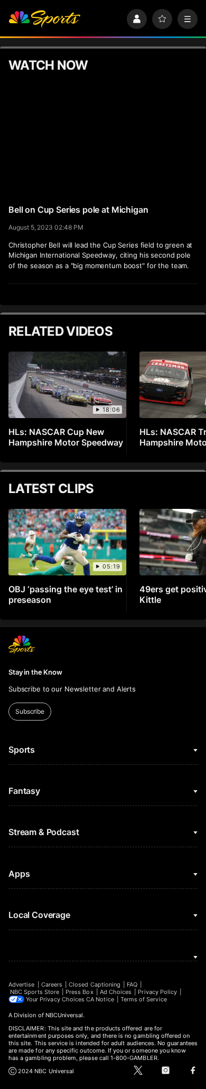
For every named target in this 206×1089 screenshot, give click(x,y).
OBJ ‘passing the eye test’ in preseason (65, 594)
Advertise (21, 984)
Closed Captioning (94, 984)
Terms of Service (143, 999)
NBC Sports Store (34, 992)
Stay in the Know (35, 672)
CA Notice (100, 999)
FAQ (132, 984)
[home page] (44, 19)
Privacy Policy (157, 992)
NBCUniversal (64, 1015)
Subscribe (29, 711)
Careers (51, 984)
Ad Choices (116, 992)
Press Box (79, 992)
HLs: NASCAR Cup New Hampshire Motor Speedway (65, 437)
